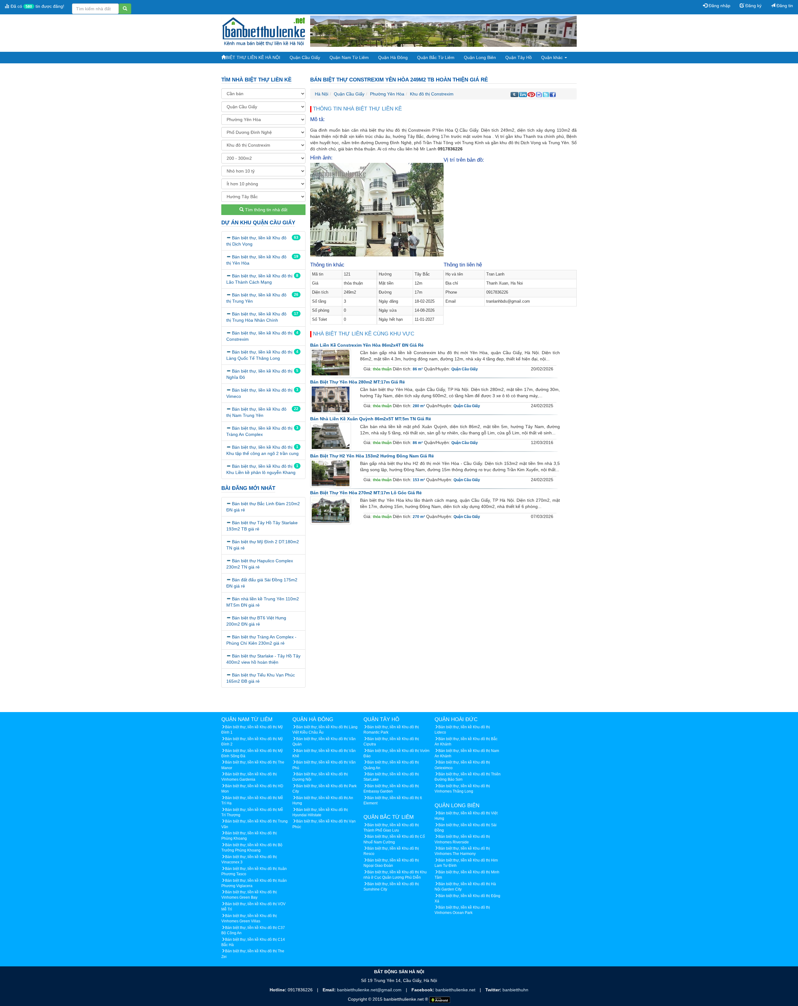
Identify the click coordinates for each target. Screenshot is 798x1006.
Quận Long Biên (480, 57)
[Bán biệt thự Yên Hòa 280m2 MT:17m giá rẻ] (330, 399)
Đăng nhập (718, 5)
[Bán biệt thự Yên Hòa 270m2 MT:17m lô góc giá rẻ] (330, 510)
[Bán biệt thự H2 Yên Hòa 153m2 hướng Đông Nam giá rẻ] (330, 473)
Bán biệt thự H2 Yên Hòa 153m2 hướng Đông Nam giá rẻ (372, 455)
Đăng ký (753, 5)
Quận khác (552, 57)
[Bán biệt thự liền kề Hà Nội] (263, 30)
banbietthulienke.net (456, 989)
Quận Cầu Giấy (305, 57)
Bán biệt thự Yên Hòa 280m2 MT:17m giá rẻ (357, 381)
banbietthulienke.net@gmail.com (370, 989)
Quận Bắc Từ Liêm (435, 57)
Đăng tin (784, 5)
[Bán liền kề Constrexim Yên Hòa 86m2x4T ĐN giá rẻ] (330, 362)
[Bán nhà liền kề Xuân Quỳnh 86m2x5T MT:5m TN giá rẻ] (330, 436)
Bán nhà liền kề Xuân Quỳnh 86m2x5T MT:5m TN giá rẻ (370, 418)
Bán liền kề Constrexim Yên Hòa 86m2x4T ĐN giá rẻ (367, 345)
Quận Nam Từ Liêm (349, 57)
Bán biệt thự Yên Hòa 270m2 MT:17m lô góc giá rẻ (366, 492)
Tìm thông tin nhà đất (265, 209)
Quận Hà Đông (393, 57)
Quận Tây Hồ (518, 57)
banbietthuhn (515, 989)
